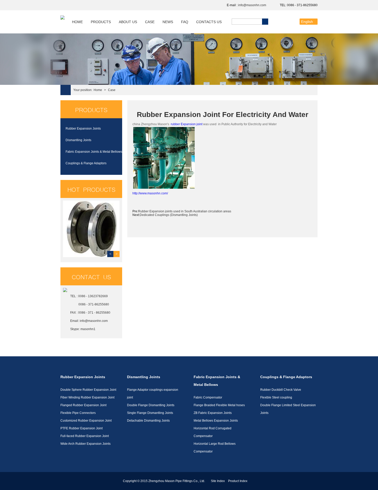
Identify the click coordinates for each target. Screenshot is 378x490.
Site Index (218, 481)
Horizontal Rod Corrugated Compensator (212, 432)
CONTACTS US (209, 22)
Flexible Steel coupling (276, 397)
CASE (150, 22)
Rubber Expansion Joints (83, 128)
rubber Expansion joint (186, 124)
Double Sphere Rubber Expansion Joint (88, 390)
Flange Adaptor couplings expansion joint (152, 393)
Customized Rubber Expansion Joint (86, 420)
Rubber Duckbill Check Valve (280, 390)
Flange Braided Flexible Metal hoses (219, 405)
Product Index (237, 481)
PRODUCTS (101, 22)
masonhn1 (87, 329)
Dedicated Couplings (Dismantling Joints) (169, 215)
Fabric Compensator (208, 397)
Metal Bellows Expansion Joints (216, 420)
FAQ (184, 22)
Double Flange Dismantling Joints (150, 405)
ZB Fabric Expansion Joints (213, 413)
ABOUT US (128, 22)
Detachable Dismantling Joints (148, 420)
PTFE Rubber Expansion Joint (81, 428)
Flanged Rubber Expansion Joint (83, 405)
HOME (77, 22)
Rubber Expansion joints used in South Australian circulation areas (184, 211)
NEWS (168, 22)
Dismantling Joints (78, 140)
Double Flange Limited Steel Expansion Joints (288, 409)
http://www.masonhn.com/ (150, 193)
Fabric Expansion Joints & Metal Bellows (94, 151)
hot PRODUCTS (91, 189)
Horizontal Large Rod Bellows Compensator (215, 447)
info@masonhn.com (252, 5)
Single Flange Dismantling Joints (150, 413)
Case (111, 90)
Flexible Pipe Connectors (78, 413)
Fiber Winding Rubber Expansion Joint (87, 397)
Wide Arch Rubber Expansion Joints (85, 444)
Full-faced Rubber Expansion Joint (84, 436)
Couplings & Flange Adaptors (86, 163)
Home (98, 90)
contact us (91, 276)
